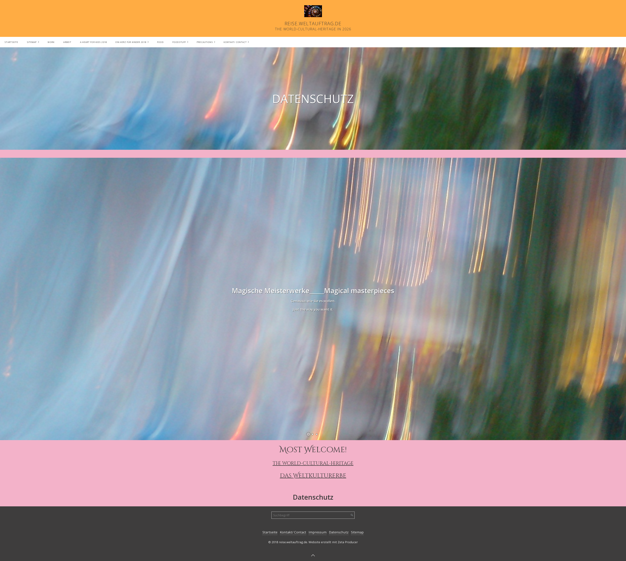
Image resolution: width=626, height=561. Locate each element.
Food (160, 42)
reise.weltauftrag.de (313, 23)
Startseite (11, 42)
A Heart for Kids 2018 (93, 42)
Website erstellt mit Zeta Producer (333, 542)
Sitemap (32, 42)
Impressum (318, 532)
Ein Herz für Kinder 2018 (131, 42)
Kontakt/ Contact (235, 42)
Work (51, 42)
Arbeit (67, 42)
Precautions (205, 42)
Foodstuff (179, 42)
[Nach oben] (313, 555)
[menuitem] (11, 42)
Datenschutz (339, 532)
